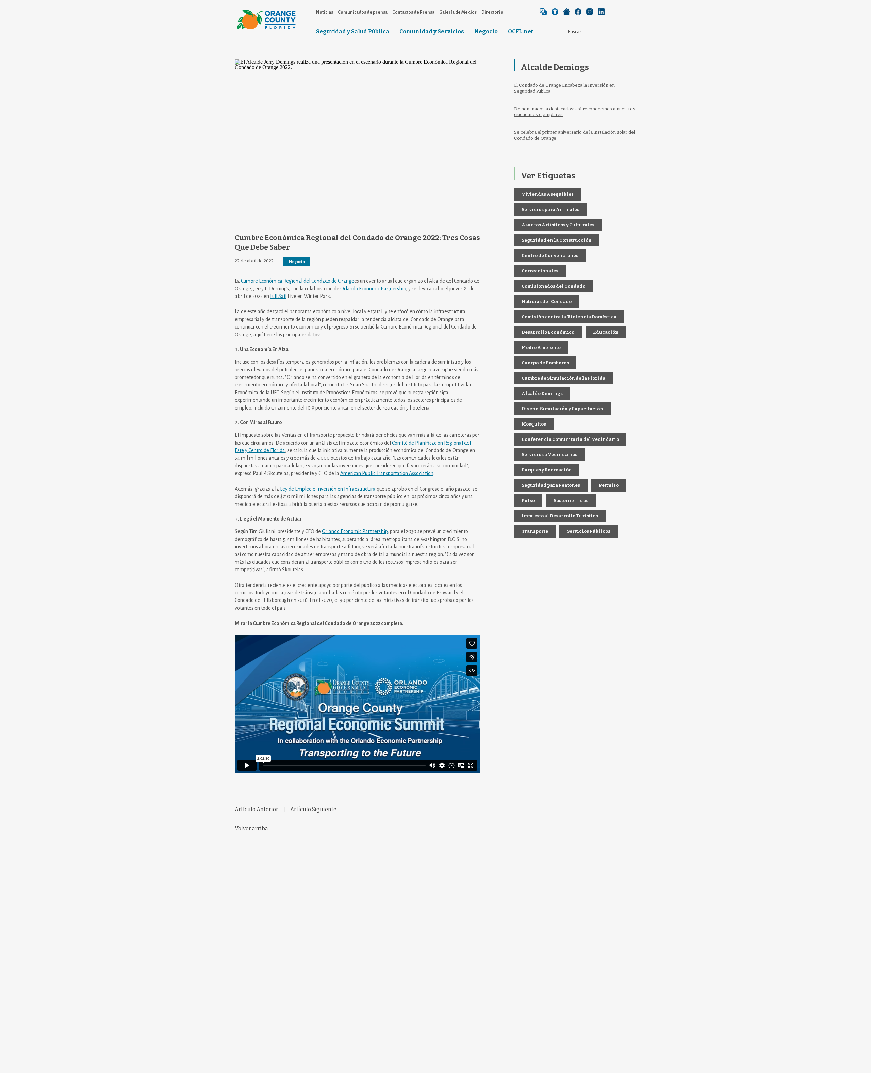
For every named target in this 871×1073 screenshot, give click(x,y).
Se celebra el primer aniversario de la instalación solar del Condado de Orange (574, 135)
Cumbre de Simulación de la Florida (563, 378)
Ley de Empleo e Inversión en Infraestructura (328, 489)
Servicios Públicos (588, 531)
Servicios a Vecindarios (549, 454)
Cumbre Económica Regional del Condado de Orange (297, 281)
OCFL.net (520, 32)
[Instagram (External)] (589, 11)
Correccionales (540, 270)
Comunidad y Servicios (431, 32)
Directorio (492, 12)
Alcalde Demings (542, 393)
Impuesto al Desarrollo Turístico (560, 515)
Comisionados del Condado (553, 286)
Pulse (528, 500)
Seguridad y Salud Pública (352, 32)
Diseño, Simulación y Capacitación (562, 408)
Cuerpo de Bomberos (545, 362)
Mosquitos (534, 424)
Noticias (324, 12)
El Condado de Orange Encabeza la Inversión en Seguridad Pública (564, 88)
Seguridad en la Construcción (557, 240)
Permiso (609, 485)
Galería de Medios (458, 12)
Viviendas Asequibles (548, 194)
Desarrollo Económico (548, 332)
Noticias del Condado (547, 301)
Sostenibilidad (571, 500)
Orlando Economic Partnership (373, 288)
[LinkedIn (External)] (601, 11)
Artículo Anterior (256, 809)
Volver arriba (251, 828)
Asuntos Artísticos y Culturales (558, 224)
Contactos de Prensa (413, 12)
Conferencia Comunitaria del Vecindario (570, 439)
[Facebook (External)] (578, 11)
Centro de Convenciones (550, 255)
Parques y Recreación (547, 470)
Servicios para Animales (550, 209)
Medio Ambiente (541, 347)
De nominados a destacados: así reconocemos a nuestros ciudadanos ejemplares (574, 111)
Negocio (486, 32)
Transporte (535, 531)
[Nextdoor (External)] (566, 11)
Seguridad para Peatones (551, 485)
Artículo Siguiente (313, 809)
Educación (606, 332)
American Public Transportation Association (386, 473)
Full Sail (278, 296)
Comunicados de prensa (363, 12)
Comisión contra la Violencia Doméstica (569, 316)
